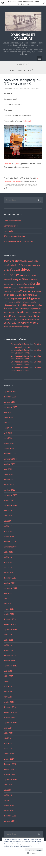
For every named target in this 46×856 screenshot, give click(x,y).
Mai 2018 (8, 557)
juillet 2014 (8, 733)
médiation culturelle (10, 305)
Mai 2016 (8, 645)
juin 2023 (7, 422)
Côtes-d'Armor (27, 291)
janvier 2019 (9, 536)
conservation (9, 291)
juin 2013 (7, 790)
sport (6, 319)
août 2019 (8, 510)
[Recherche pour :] (23, 200)
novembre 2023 (10, 402)
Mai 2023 (8, 428)
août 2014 (8, 728)
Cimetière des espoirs (12, 220)
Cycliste (16, 163)
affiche (19, 264)
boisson (7, 279)
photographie (32, 309)
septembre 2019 (10, 505)
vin (38, 323)
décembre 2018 (10, 541)
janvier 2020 (9, 500)
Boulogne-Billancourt (21, 279)
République (22, 316)
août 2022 (8, 469)
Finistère (36, 295)
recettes (34, 312)
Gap (11, 299)
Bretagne (7, 284)
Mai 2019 (8, 526)
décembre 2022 (10, 454)
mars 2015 (8, 697)
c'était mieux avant (17, 284)
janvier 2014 (9, 759)
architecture (36, 265)
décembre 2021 (10, 479)
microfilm (26, 302)
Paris (6, 308)
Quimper (28, 312)
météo (21, 304)
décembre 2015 (10, 655)
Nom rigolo (8, 231)
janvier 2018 (9, 572)
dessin (38, 291)
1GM (6, 260)
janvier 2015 (9, 702)
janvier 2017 (9, 614)
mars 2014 (8, 748)
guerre (19, 299)
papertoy (38, 305)
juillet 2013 (8, 785)
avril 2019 (8, 531)
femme (28, 294)
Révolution (32, 316)
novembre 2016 (10, 624)
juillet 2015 (8, 676)
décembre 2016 (10, 619)
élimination (12, 327)
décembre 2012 (10, 816)
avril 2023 (8, 433)
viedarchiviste (27, 323)
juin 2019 (7, 521)
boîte (35, 280)
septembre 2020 (10, 495)
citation (7, 287)
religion (6, 316)
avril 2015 (8, 691)
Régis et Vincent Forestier (14, 236)
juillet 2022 (8, 474)
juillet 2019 (8, 516)
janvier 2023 (9, 448)
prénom (11, 312)
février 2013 (9, 805)
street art (11, 319)
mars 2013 (8, 800)
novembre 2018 (10, 547)
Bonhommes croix (11, 226)
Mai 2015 (8, 686)
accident (25, 261)
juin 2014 (7, 738)
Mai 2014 (8, 743)
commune (14, 288)
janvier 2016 (9, 650)
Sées (17, 319)
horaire (6, 302)
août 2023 (8, 412)
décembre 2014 (10, 707)
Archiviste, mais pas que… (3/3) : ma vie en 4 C (22, 82)
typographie (29, 319)
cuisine (16, 291)
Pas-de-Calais (14, 309)
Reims (40, 312)
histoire (37, 299)
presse (6, 312)
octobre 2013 (9, 774)
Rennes (13, 315)
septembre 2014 (10, 723)
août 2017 (8, 593)
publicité (19, 312)
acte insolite (33, 261)
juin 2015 (7, 681)
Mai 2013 (8, 795)
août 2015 (8, 671)
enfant (17, 295)
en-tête (10, 295)
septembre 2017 (10, 588)
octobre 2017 (9, 583)
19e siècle (16, 260)
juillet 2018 (8, 552)
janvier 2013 (9, 810)
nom (32, 305)
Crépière (7, 163)
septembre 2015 (10, 666)
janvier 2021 (9, 485)
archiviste (25, 275)
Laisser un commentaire (31, 88)
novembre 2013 (10, 769)
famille (22, 295)
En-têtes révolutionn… (20, 344)
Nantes (27, 305)
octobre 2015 (9, 660)
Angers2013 (27, 265)
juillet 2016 (8, 640)
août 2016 (8, 635)
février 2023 (9, 443)
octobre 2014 (9, 717)
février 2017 (9, 609)
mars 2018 (8, 567)
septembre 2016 (10, 629)
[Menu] (39, 58)
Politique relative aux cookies (22, 846)
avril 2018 (8, 562)
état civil (20, 327)
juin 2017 (7, 598)
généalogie (28, 298)
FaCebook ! (27, 121)
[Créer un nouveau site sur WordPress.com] (23, 3)
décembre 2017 (10, 578)
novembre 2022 (10, 459)
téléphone (36, 319)
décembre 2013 (10, 764)
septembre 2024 (10, 391)
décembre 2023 (10, 397)
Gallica (6, 298)
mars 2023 (8, 438)
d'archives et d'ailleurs (23, 36)
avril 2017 (8, 604)
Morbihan (33, 302)
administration (9, 265)
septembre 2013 (10, 779)
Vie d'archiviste (11, 323)
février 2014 (9, 754)
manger (19, 302)
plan (40, 309)
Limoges (12, 302)
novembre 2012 (10, 821)
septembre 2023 (10, 407)
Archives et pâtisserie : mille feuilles (18, 241)
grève (15, 299)
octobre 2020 (9, 490)
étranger (26, 327)
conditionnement (26, 287)
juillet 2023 (8, 417)
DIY (5, 295)
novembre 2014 (10, 712)
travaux (21, 319)
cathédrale (32, 283)
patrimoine (23, 309)
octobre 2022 (9, 464)
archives (10, 269)
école (6, 326)
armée (34, 275)
